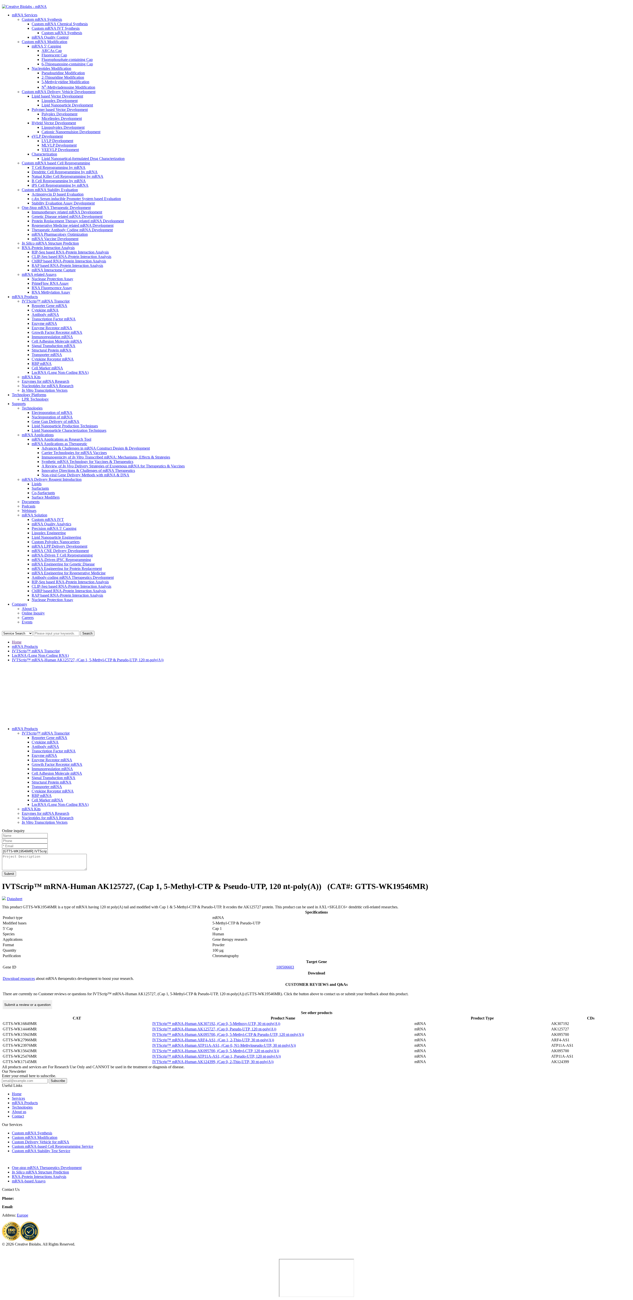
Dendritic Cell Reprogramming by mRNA (65, 172)
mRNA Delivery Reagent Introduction (52, 479)
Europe (22, 1215)
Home (17, 642)
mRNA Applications (38, 435)
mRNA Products (25, 297)
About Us (29, 609)
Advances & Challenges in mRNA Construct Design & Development (96, 448)
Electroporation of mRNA (52, 412)
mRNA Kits (31, 377)
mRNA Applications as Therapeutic (59, 444)
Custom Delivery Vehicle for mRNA (40, 1142)
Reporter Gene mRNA (49, 306)
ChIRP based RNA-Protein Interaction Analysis (69, 261)
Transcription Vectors (45, 390)
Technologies (32, 408)
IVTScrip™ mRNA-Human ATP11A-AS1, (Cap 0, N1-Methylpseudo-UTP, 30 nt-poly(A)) (224, 1045)
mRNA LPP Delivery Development (59, 546)
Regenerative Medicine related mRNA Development (72, 225)
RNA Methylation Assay (51, 292)
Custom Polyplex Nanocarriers (56, 542)
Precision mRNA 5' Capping (54, 528)
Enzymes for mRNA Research (45, 381)
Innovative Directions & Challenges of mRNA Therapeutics (88, 470)
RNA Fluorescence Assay (52, 288)
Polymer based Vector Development (60, 109)
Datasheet (14, 899)
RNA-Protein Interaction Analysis (48, 248)
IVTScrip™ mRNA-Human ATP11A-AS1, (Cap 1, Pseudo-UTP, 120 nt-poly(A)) (216, 1056)
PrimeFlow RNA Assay (50, 283)
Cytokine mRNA (45, 310)
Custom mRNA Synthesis (42, 19)
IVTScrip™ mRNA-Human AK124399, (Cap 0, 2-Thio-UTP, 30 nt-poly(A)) (212, 1062)
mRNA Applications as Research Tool (61, 439)
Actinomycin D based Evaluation (58, 194)
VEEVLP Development (60, 150)
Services (18, 1098)
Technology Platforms (29, 395)
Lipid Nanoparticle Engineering (56, 537)
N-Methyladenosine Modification (68, 87)
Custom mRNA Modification (44, 42)
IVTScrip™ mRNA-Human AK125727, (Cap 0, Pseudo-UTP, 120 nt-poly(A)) (214, 1029)
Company (19, 604)
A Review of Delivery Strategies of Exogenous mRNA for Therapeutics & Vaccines (113, 466)
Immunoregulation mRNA (52, 337)
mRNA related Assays (39, 274)
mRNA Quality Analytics (51, 524)
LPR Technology (35, 399)
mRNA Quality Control (50, 37)
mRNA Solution (34, 515)
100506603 (285, 967)
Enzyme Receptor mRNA (52, 328)
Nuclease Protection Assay (52, 279)
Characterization (44, 154)
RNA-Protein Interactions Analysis (39, 1176)
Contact (18, 1116)
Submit (9, 874)
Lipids (37, 484)
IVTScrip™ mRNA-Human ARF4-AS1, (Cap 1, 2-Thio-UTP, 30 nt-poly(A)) (213, 1040)
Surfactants (40, 488)
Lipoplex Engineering (49, 533)
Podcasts (28, 506)
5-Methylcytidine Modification (65, 82)
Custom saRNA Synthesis (62, 33)
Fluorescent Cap (54, 55)
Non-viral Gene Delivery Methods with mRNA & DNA (85, 475)
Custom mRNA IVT (48, 519)
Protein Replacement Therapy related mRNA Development (78, 221)
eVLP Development (47, 136)
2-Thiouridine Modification (63, 77)
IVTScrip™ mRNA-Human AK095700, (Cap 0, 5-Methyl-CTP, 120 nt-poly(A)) (215, 1051)
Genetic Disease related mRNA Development (67, 216)
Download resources (19, 978)
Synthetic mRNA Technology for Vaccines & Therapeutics (87, 461)
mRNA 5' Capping (46, 46)
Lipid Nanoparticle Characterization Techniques (69, 430)
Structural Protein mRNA (51, 350)
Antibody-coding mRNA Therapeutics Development (73, 577)
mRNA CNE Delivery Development (60, 551)
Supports (19, 404)
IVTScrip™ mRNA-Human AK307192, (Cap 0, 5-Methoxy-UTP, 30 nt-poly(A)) (216, 1023)
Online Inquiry (33, 613)
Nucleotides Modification (51, 68)
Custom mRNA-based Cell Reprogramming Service (52, 1146)
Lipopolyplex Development (63, 127)
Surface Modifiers (46, 497)
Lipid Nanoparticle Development (67, 105)
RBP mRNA (42, 363)
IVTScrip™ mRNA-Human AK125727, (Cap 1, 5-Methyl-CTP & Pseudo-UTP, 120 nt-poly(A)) (87, 660)
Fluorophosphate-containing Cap (67, 59)
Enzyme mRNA (44, 323)
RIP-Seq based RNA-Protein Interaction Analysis (70, 252)
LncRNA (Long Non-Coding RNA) (60, 372)
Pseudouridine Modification (63, 73)
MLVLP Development (59, 145)
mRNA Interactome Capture (54, 270)
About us (19, 1112)
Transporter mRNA (47, 355)
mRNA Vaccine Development (55, 239)
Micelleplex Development (62, 118)
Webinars (29, 511)
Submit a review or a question (27, 1005)
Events (27, 622)
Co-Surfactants (43, 493)
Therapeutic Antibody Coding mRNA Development (72, 230)
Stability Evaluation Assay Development (63, 203)
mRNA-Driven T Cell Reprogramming (62, 555)
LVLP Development (57, 141)
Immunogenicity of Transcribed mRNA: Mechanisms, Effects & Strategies (106, 457)
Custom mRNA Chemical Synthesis (60, 24)
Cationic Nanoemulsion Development (71, 132)
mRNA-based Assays (28, 1181)
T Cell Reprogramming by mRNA (59, 167)
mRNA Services (24, 15)
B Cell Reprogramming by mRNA (59, 181)
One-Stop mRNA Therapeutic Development (56, 207)
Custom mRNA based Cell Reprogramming (56, 163)
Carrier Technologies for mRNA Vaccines (74, 453)
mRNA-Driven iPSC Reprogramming (61, 560)
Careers (28, 617)
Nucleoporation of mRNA (52, 417)
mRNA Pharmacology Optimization (60, 234)
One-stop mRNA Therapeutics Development (47, 1168)
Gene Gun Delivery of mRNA (55, 421)
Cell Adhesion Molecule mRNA (57, 341)
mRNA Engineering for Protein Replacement (67, 568)
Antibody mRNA (45, 314)
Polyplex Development (59, 114)
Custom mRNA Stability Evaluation (50, 190)
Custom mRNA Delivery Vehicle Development (58, 92)
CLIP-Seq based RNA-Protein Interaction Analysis (71, 257)
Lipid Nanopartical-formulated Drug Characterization (83, 158)
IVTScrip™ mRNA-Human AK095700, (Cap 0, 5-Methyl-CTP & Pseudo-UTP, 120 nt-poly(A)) (228, 1034)
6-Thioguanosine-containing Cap (67, 64)
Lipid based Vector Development (57, 96)
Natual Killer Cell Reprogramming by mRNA (67, 176)
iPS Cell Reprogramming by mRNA (60, 185)
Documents (31, 502)
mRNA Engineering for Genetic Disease (63, 564)
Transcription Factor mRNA (54, 319)
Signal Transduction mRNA (53, 346)
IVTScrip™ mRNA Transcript (45, 301)
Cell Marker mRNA (47, 368)
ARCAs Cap (52, 51)
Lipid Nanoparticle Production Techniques (65, 426)
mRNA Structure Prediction (50, 243)
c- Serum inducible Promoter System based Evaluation (76, 199)
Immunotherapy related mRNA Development (67, 212)
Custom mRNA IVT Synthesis (56, 28)
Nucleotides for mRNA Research (47, 386)
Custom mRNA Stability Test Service (41, 1151)
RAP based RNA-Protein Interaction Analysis (67, 265)
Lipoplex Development (60, 101)
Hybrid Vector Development (54, 123)
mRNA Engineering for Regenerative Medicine (69, 573)
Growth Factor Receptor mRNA (57, 332)
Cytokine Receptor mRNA (53, 359)
